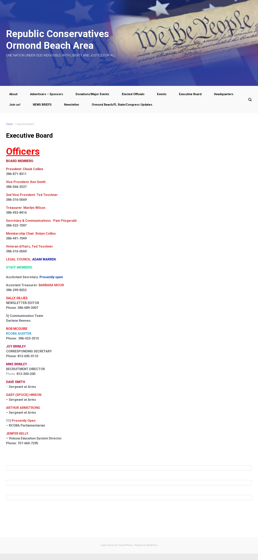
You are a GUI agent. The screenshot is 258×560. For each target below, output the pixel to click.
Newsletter (71, 104)
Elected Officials (133, 94)
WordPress (151, 545)
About (13, 94)
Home (9, 124)
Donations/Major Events (92, 94)
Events (161, 94)
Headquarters (223, 94)
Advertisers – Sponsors (46, 94)
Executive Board (190, 94)
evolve (104, 545)
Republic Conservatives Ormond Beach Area (57, 39)
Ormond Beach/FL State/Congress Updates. (122, 104)
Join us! (14, 104)
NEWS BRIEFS (42, 104)
